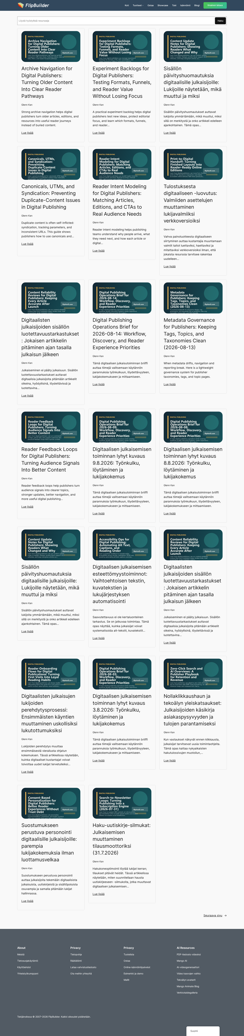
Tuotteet (137, 5)
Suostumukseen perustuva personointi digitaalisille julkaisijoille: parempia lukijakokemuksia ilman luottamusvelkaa (49, 842)
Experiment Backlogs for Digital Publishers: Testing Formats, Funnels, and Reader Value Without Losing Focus (122, 82)
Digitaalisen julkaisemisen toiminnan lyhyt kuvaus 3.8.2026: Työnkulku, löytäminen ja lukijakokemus (122, 710)
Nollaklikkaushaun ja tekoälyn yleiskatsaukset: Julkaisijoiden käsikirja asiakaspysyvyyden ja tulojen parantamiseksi (192, 710)
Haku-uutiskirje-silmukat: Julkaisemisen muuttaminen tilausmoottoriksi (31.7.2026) (122, 839)
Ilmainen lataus (215, 5)
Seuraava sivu (215, 915)
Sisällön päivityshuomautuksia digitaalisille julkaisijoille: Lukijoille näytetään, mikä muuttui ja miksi (193, 82)
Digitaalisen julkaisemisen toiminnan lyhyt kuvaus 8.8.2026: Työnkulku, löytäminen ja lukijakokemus (193, 463)
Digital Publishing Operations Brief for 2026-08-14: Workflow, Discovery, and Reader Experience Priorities (119, 333)
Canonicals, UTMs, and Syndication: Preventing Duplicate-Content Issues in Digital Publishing (50, 196)
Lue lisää (27, 132)
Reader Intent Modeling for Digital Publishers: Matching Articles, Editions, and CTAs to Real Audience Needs (119, 200)
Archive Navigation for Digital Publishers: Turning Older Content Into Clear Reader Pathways (47, 82)
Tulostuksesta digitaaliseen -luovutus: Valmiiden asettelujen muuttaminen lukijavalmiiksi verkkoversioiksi (190, 203)
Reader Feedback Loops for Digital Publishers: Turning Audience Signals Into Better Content (50, 459)
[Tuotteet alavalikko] (143, 5)
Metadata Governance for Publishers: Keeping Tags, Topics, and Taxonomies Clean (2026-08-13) (190, 333)
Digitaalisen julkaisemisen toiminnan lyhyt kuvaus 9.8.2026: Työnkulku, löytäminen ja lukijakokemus (122, 463)
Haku (220, 20)
